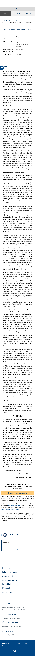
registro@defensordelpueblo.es (10, 509)
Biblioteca (6, 568)
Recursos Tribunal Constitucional (12, 546)
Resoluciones (6, 542)
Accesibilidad (7, 576)
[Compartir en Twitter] (11, 8)
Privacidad (6, 584)
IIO (3, 645)
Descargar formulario (14, 505)
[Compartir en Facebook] (5, 8)
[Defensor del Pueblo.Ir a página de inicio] (17, 560)
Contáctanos (7, 592)
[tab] (5, 9)
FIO (19, 643)
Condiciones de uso (9, 580)
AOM (26, 643)
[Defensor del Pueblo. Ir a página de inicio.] (17, 4)
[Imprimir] (28, 8)
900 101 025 (15, 607)
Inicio (3, 20)
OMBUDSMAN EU (8, 643)
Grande (17, 13)
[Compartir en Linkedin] (16, 8)
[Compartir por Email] (22, 8)
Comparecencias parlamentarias (12, 549)
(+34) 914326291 (19, 609)
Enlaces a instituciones (11, 572)
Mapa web (6, 588)
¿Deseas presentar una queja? (17, 493)
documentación (11, 20)
